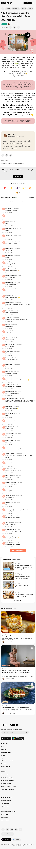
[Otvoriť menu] (34, 3)
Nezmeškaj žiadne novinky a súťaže (11, 729)
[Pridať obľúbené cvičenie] (10, 27)
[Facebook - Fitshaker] (3, 829)
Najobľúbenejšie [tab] (16, 559)
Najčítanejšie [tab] (7, 559)
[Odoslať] (26, 732)
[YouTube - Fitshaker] (11, 829)
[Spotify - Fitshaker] (16, 829)
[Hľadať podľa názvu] (2, 8)
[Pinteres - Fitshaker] (20, 829)
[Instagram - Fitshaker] (7, 829)
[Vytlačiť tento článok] (14, 27)
